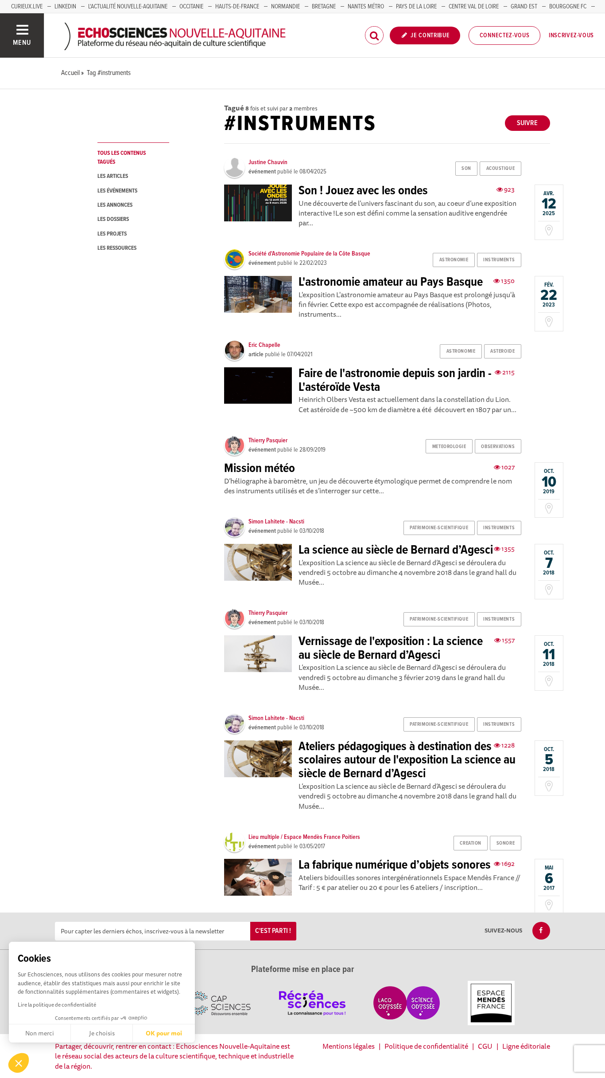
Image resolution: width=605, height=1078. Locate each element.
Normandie (285, 7)
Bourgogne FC (567, 7)
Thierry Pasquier (267, 441)
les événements (117, 191)
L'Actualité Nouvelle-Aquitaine (127, 7)
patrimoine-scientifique (439, 528)
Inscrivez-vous (571, 35)
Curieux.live (27, 7)
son (466, 168)
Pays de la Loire (416, 7)
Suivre (527, 123)
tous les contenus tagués (121, 157)
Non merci (39, 1033)
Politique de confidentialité (426, 1046)
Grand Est (524, 7)
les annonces (114, 205)
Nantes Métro (366, 7)
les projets (112, 234)
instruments (499, 260)
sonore (505, 843)
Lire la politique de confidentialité (57, 1004)
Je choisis (102, 1033)
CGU (485, 1046)
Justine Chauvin (267, 162)
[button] (18, 1063)
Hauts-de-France (237, 7)
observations (498, 447)
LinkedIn (65, 7)
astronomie (454, 260)
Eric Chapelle (264, 345)
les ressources (116, 248)
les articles (112, 176)
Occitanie (191, 7)
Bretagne (324, 7)
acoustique (500, 168)
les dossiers (113, 219)
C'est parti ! (273, 931)
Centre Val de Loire (474, 7)
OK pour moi (164, 1033)
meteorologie (449, 447)
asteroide (502, 351)
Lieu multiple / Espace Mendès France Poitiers (304, 837)
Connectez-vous (505, 35)
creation (470, 843)
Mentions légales (348, 1046)
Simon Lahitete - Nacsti (276, 522)
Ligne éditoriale (526, 1046)
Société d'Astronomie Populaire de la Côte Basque (309, 254)
